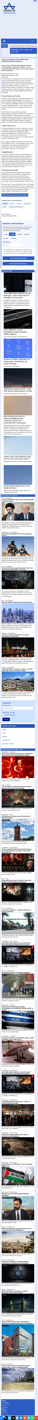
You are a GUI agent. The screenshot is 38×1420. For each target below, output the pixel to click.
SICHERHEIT (6, 740)
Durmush (27, 203)
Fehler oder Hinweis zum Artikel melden (15, 195)
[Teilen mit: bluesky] (9, 1418)
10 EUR (12, 234)
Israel (21, 49)
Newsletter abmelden (9, 714)
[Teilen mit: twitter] (6, 1418)
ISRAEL (4, 729)
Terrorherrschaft (16, 207)
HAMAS (4, 736)
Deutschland (15, 49)
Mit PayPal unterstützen (18, 258)
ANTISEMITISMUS (8, 743)
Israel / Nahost (5, 1404)
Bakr (4, 207)
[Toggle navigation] (32, 41)
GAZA (4, 733)
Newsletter (4, 1410)
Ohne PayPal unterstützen (18, 263)
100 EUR (13, 238)
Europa (26, 49)
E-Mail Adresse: (7, 705)
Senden (6, 719)
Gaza (12, 203)
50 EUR (6, 238)
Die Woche (5, 1407)
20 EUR (19, 234)
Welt (16, 52)
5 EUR (5, 234)
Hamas (3, 80)
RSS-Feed (4, 1412)
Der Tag (4, 1405)
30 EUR (26, 234)
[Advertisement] (19, 27)
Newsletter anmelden (9, 712)
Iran (31, 49)
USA (12, 52)
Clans (18, 203)
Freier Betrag (6, 242)
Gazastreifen (21, 80)
